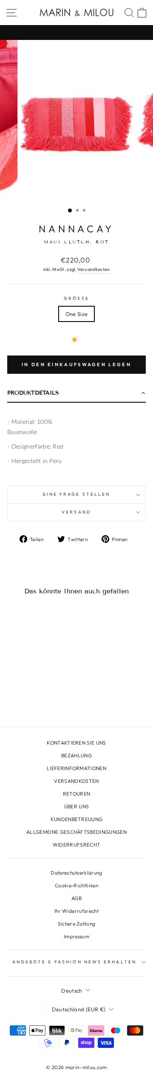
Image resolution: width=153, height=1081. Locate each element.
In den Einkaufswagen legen (76, 364)
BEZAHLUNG (76, 755)
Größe (76, 298)
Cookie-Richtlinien (76, 885)
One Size (76, 313)
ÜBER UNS (76, 806)
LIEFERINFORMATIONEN (76, 768)
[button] (76, 393)
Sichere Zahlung (77, 923)
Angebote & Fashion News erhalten (74, 962)
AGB (76, 898)
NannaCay (77, 229)
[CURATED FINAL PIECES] (76, 32)
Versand (76, 512)
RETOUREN (77, 793)
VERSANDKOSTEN (76, 781)
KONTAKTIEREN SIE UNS (76, 742)
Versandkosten (93, 269)
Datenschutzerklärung (76, 872)
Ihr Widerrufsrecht (76, 911)
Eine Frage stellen (76, 494)
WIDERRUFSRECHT (77, 844)
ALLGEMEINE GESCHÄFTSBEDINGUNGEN (76, 832)
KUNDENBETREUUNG (77, 819)
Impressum (76, 936)
